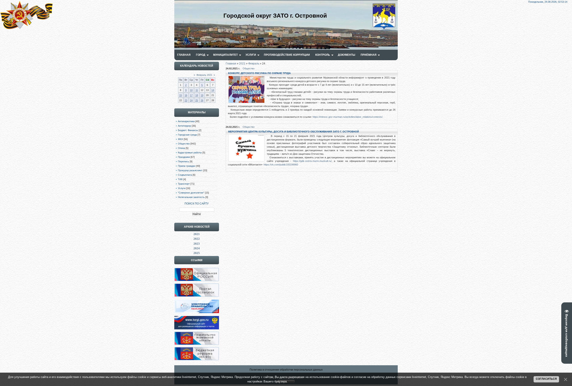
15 (180, 95)
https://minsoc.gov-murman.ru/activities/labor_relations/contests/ (348, 117)
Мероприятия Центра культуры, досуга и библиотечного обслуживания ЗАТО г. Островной (293, 131)
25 (196, 100)
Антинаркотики (186, 121)
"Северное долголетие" (191, 192)
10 (191, 90)
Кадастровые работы (190, 152)
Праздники (184, 157)
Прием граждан (186, 166)
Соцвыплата (185, 174)
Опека (181, 148)
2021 (242, 63)
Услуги (181, 188)
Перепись (183, 161)
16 (186, 95)
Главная (231, 63)
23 (186, 100)
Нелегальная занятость (191, 197)
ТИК (180, 179)
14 (212, 90)
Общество (184, 143)
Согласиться (546, 378)
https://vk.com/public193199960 (281, 164)
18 (196, 95)
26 (202, 100)
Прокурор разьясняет (190, 170)
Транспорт (184, 183)
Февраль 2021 (204, 75)
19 (202, 95)
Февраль (253, 63)
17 (191, 95)
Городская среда (187, 134)
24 (191, 100)
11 (197, 90)
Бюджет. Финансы (188, 130)
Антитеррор (184, 125)
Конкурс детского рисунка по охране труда (259, 73)
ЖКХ (180, 139)
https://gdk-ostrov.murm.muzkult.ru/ (312, 161)
